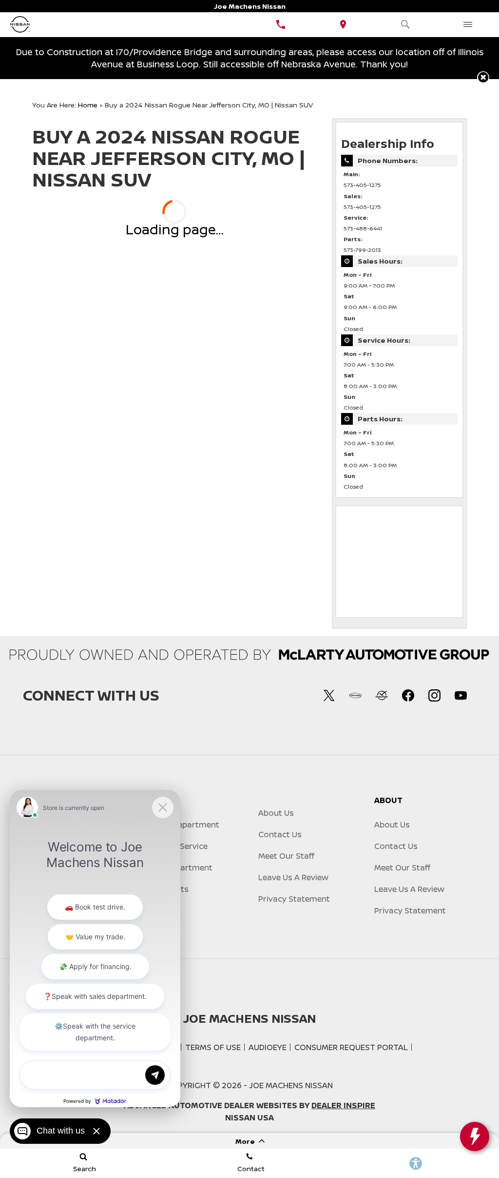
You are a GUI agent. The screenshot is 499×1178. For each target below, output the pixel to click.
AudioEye (268, 1047)
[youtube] (460, 695)
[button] (483, 77)
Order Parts (166, 889)
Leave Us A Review (293, 877)
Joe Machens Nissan (291, 1085)
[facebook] (408, 695)
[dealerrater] (381, 695)
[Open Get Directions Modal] (343, 24)
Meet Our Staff (286, 855)
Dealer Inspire (343, 1105)
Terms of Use (213, 1047)
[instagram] (434, 695)
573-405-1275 (362, 185)
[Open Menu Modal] (468, 24)
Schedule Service (175, 846)
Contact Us (280, 834)
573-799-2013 (362, 250)
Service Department (181, 824)
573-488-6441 (363, 228)
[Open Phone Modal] (281, 24)
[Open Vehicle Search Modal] (405, 24)
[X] (329, 695)
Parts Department (177, 867)
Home (87, 104)
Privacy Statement (294, 898)
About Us (276, 812)
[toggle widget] (474, 1136)
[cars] (355, 695)
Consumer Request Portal (351, 1047)
